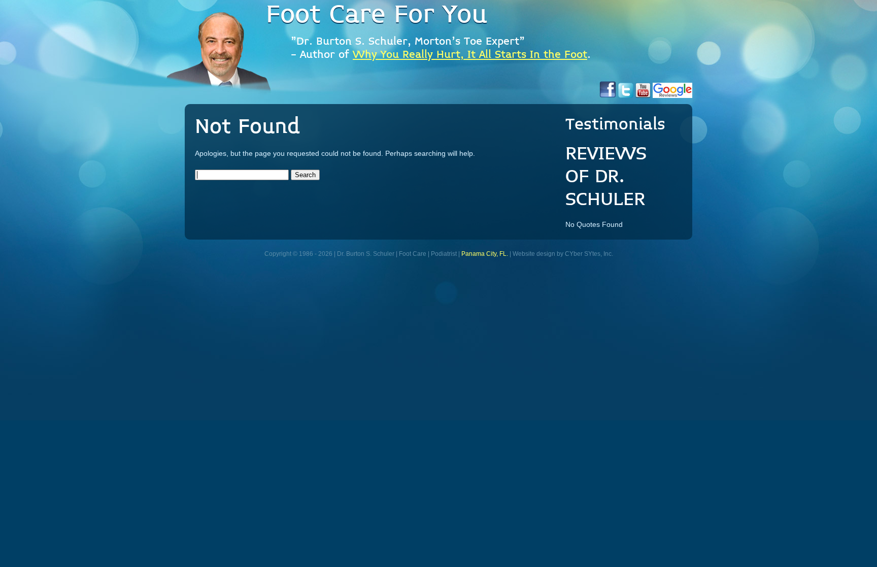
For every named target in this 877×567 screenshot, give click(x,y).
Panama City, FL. (484, 253)
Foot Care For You (376, 15)
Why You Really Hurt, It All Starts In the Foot (470, 55)
